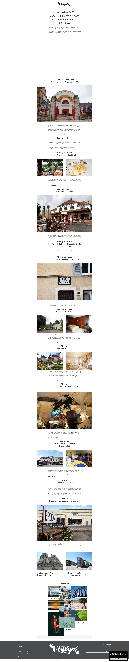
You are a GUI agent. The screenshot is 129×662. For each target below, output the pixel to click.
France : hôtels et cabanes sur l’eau (77, 622)
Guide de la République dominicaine (22, 649)
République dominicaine (107, 644)
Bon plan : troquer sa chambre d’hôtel (55, 637)
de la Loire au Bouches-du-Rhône (77, 575)
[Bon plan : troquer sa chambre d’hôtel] (56, 624)
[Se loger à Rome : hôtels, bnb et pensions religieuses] (79, 603)
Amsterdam (107, 648)
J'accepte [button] (118, 658)
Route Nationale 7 (107, 646)
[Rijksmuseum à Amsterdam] (67, 612)
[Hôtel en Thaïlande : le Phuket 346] (67, 598)
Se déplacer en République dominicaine (22, 653)
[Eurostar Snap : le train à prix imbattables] (56, 605)
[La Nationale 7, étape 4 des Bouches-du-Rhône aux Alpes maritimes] (56, 591)
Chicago (107, 653)
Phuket (107, 656)
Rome (107, 651)
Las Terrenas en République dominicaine (22, 651)
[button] (81, 4)
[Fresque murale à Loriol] (79, 552)
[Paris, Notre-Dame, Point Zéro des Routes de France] (50, 552)
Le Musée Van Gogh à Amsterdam (65, 629)
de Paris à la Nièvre (45, 573)
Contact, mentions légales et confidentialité (72, 660)
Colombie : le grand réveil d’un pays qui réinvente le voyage (22, 646)
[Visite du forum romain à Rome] (79, 591)
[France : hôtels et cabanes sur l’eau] (79, 615)
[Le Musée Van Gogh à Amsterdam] (67, 622)
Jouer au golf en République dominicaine (22, 656)
